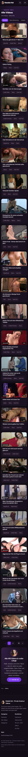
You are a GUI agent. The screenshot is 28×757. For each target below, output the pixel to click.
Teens (10, 67)
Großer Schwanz (8, 118)
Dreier (12, 143)
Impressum (18, 717)
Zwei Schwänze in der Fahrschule (13, 140)
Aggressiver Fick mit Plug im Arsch (14, 554)
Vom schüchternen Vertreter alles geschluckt (13, 165)
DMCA (17, 725)
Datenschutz (18, 720)
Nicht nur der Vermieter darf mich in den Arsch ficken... (13, 579)
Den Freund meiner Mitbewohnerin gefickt (14, 528)
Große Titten (13, 43)
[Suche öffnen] (20, 2)
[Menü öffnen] (25, 2)
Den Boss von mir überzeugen (12, 89)
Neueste (5, 20)
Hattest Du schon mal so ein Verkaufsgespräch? (11, 374)
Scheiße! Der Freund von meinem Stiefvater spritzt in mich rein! (13, 475)
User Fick (16, 67)
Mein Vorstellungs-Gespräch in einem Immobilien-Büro (13, 502)
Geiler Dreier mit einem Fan (11, 399)
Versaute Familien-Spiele (11, 190)
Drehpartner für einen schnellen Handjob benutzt (13, 216)
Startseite (4, 717)
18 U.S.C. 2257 (19, 723)
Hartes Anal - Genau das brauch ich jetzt (14, 242)
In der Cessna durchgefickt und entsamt (13, 632)
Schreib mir (16, 680)
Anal (5, 194)
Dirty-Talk (6, 43)
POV (5, 299)
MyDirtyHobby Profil (7, 735)
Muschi (20, 43)
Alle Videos (4, 720)
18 (18, 643)
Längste (23, 20)
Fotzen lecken (7, 453)
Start (2, 688)
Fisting (5, 67)
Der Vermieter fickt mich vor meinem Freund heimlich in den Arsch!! (13, 605)
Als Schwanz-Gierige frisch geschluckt (11, 295)
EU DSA (17, 728)
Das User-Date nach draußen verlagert (12, 268)
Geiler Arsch (16, 453)
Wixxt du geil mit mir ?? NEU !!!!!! (13, 40)
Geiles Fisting (7, 64)
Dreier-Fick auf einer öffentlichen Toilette (13, 321)
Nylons (5, 169)
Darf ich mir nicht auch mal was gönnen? (13, 449)
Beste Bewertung (14, 20)
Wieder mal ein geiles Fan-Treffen (13, 424)
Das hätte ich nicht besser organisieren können (11, 114)
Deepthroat (6, 143)
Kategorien (4, 723)
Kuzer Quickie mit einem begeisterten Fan (10, 347)
